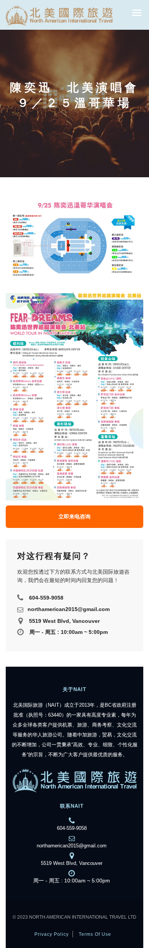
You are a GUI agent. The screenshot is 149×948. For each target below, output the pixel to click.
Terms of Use (95, 934)
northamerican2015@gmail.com (69, 609)
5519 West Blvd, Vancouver (64, 621)
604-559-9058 (46, 598)
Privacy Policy (51, 934)
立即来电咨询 (74, 516)
